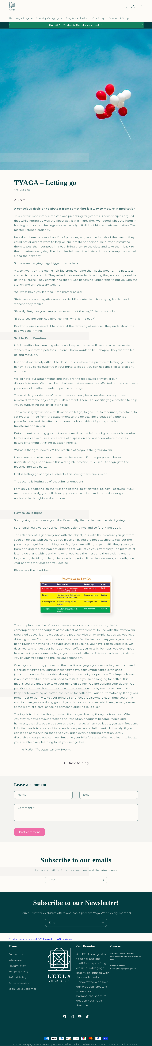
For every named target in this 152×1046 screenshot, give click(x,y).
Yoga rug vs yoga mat (22, 988)
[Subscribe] (103, 880)
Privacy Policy (17, 965)
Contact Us (16, 954)
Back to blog (78, 763)
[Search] (125, 6)
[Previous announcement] (9, 25)
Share (21, 199)
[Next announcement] (143, 25)
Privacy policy (90, 1044)
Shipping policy (18, 971)
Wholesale (15, 960)
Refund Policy (17, 977)
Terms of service (19, 983)
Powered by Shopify (50, 1044)
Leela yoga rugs (30, 1044)
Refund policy (71, 1044)
